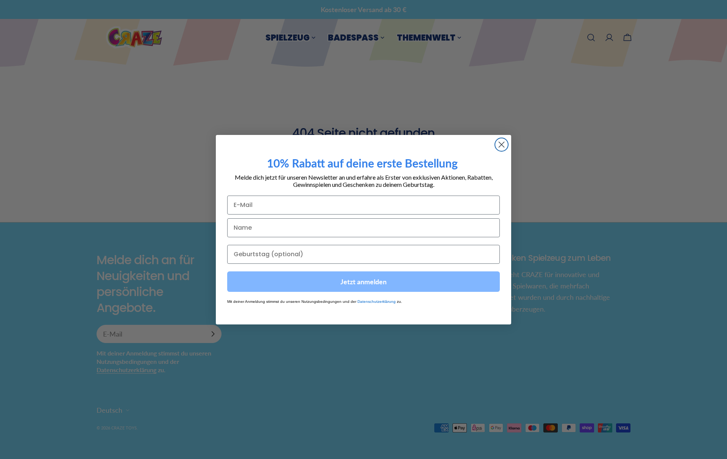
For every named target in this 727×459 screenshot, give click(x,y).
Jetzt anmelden (363, 281)
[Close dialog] (501, 144)
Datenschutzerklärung (376, 301)
